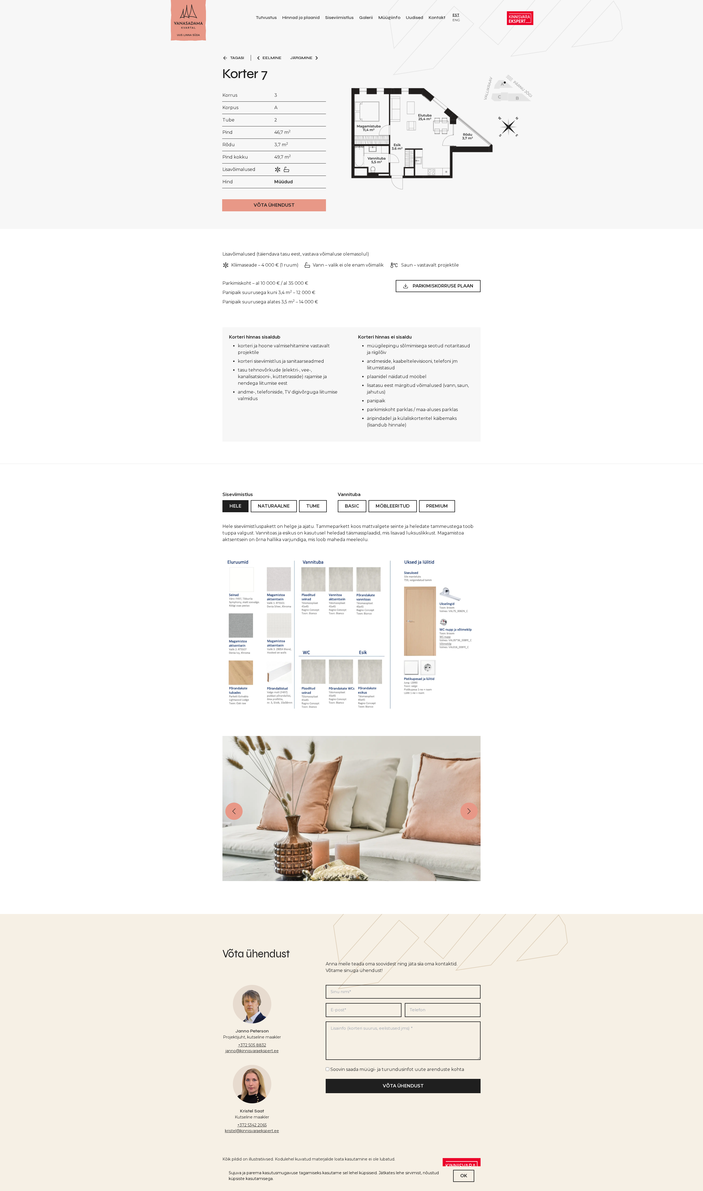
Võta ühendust (274, 205)
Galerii (366, 17)
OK (463, 1175)
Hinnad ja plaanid (301, 17)
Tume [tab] (313, 506)
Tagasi (237, 58)
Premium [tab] (437, 506)
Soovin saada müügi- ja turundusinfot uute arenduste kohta (397, 1069)
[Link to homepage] (188, 21)
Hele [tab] (235, 506)
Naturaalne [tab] (274, 506)
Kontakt (437, 17)
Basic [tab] (352, 506)
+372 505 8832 (252, 1045)
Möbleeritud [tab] (393, 506)
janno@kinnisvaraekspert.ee (252, 1050)
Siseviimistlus (339, 17)
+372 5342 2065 (252, 1125)
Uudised (414, 17)
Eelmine (272, 58)
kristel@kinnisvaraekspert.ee (252, 1130)
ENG (456, 20)
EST (456, 15)
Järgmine (301, 58)
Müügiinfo (389, 17)
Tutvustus (266, 17)
